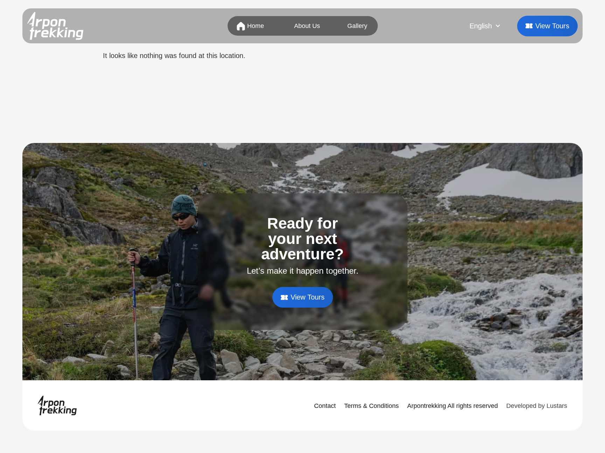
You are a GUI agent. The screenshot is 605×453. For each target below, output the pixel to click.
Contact (325, 405)
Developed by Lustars (536, 405)
